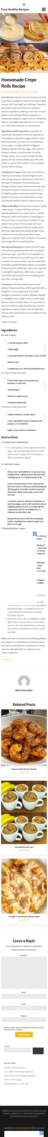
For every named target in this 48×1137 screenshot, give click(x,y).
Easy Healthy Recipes (15, 9)
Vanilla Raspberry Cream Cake (16, 1084)
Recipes (6, 659)
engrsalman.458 (10, 92)
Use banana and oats (24, 847)
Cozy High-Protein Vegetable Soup (18, 1072)
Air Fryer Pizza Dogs (12, 1079)
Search (7, 1046)
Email (24, 1004)
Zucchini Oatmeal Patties (14, 1068)
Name (24, 992)
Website (24, 1016)
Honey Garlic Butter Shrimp (24, 769)
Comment (24, 955)
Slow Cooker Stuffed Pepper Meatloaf (20, 1076)
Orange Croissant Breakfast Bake (24, 916)
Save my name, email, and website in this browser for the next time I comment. (24, 1029)
